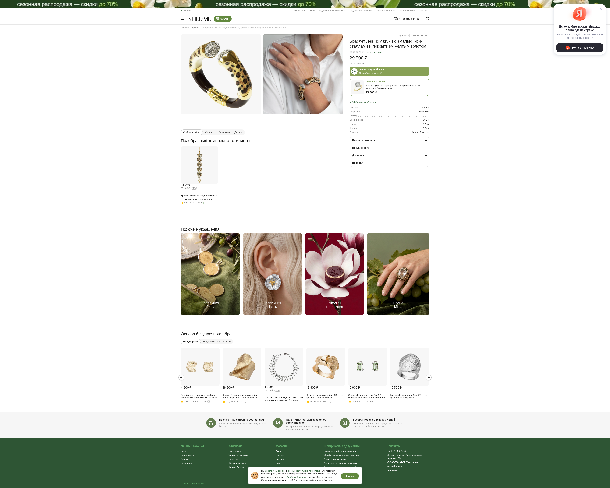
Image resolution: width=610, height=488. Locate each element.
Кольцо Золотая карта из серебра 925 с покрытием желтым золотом (240, 396)
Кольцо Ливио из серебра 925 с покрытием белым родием (408, 396)
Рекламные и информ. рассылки (340, 463)
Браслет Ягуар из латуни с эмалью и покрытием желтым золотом (199, 197)
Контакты (424, 10)
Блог (278, 463)
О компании (299, 10)
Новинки (280, 455)
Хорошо (350, 476)
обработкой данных (296, 477)
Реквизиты (392, 470)
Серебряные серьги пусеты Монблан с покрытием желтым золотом (199, 396)
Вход (183, 451)
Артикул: (403, 35)
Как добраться (394, 466)
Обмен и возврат (407, 10)
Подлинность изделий (360, 10)
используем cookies (275, 471)
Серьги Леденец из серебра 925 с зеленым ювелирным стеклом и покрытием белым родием (367, 396)
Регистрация (187, 455)
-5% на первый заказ (372, 69)
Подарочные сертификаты (332, 10)
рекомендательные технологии (304, 471)
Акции (312, 10)
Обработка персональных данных (341, 455)
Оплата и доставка (385, 10)
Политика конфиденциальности (340, 451)
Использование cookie (335, 459)
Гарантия (233, 459)
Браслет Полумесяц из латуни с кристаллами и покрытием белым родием (284, 398)
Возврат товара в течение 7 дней (374, 419)
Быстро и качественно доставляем (241, 419)
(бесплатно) (402, 462)
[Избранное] (427, 19)
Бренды (280, 459)
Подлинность (235, 451)
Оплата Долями (236, 467)
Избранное (186, 463)
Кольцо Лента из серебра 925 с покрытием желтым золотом (324, 396)
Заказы (184, 459)
